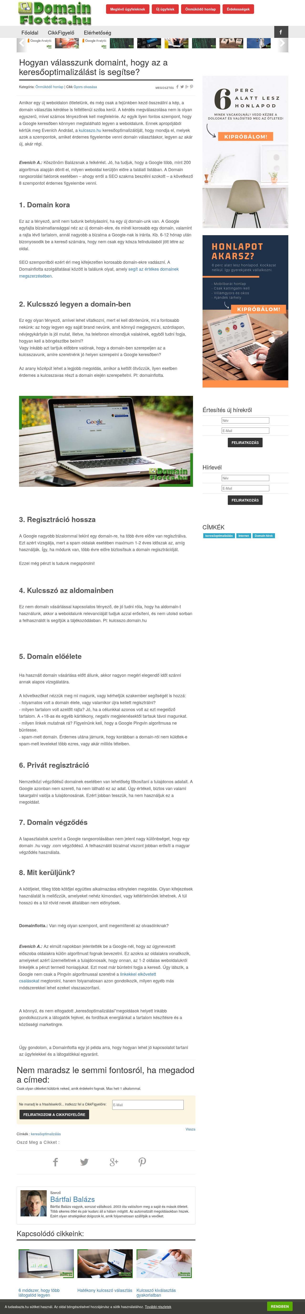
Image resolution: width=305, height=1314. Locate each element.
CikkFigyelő (61, 32)
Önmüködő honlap (200, 9)
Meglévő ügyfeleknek (127, 9)
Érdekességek (238, 9)
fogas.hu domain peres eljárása (258, 41)
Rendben (280, 1306)
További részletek (158, 1306)
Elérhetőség (97, 32)
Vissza (190, 1129)
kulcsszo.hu (90, 130)
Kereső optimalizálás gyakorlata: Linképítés (149, 43)
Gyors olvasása (85, 86)
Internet (244, 535)
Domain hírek (264, 535)
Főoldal (29, 32)
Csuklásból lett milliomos (67, 39)
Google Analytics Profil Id (40, 41)
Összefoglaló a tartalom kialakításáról (231, 41)
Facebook (281, 32)
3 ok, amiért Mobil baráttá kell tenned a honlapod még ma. (176, 46)
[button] (22, 42)
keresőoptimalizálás (46, 1133)
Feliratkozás (245, 442)
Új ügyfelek (165, 9)
